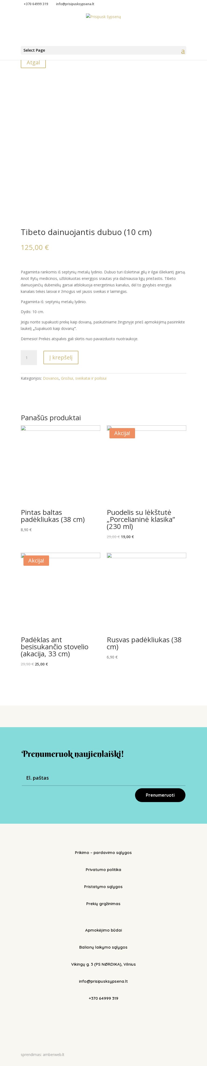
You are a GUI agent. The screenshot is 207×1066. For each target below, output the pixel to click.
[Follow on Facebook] (98, 1015)
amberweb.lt (53, 1054)
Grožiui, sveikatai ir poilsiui (83, 378)
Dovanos (51, 378)
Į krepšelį (61, 357)
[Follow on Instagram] (109, 1015)
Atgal (33, 62)
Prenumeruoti (160, 795)
